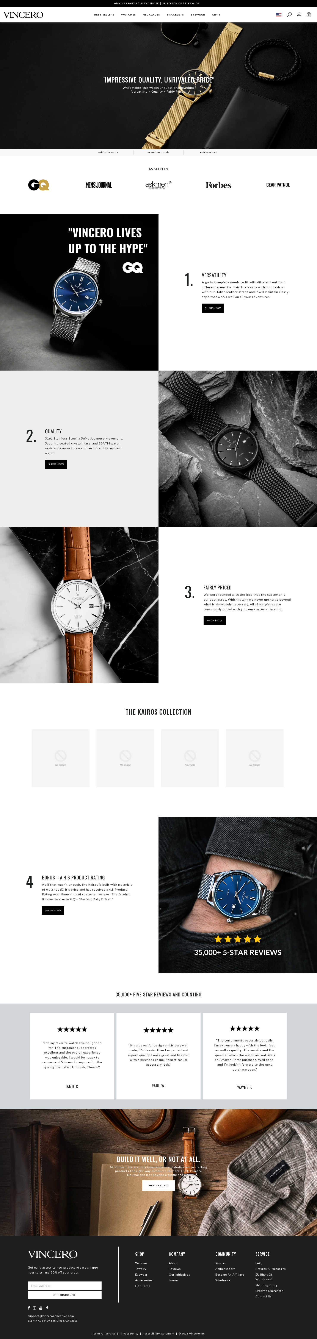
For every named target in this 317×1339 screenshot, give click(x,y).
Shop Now (56, 464)
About (173, 1263)
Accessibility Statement (158, 1333)
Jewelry (140, 1268)
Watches (141, 1263)
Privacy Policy (129, 1333)
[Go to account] (299, 15)
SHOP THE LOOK (158, 1185)
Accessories (143, 1280)
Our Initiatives (179, 1274)
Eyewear (141, 1274)
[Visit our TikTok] (47, 1308)
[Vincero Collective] (23, 13)
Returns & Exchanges (271, 1268)
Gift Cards (142, 1286)
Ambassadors (225, 1268)
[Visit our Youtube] (41, 1308)
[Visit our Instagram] (34, 1308)
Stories (220, 1263)
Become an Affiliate (229, 1274)
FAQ (259, 1263)
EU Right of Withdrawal (264, 1277)
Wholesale (223, 1280)
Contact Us (264, 1296)
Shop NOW (213, 308)
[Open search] (289, 15)
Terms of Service (104, 1333)
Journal (174, 1280)
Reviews (175, 1268)
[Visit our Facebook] (29, 1308)
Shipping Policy (267, 1285)
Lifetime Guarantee (269, 1290)
